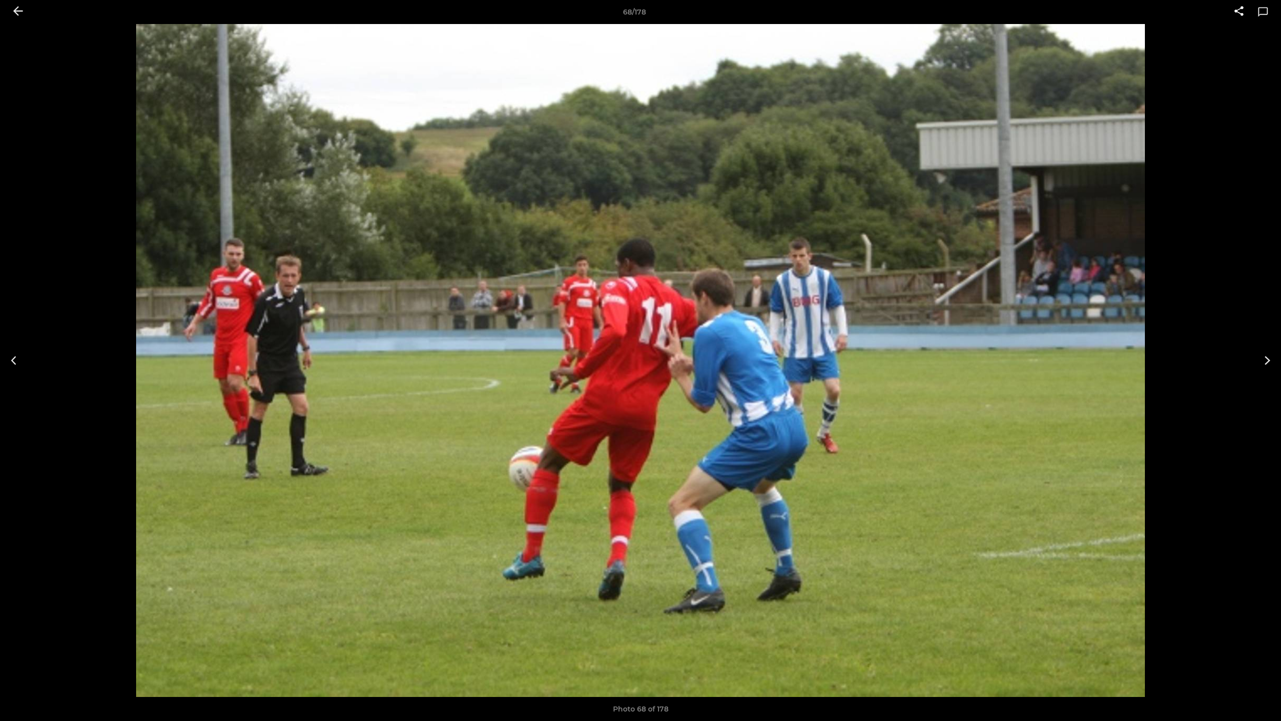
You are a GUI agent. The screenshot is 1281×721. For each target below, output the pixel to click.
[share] (1239, 12)
